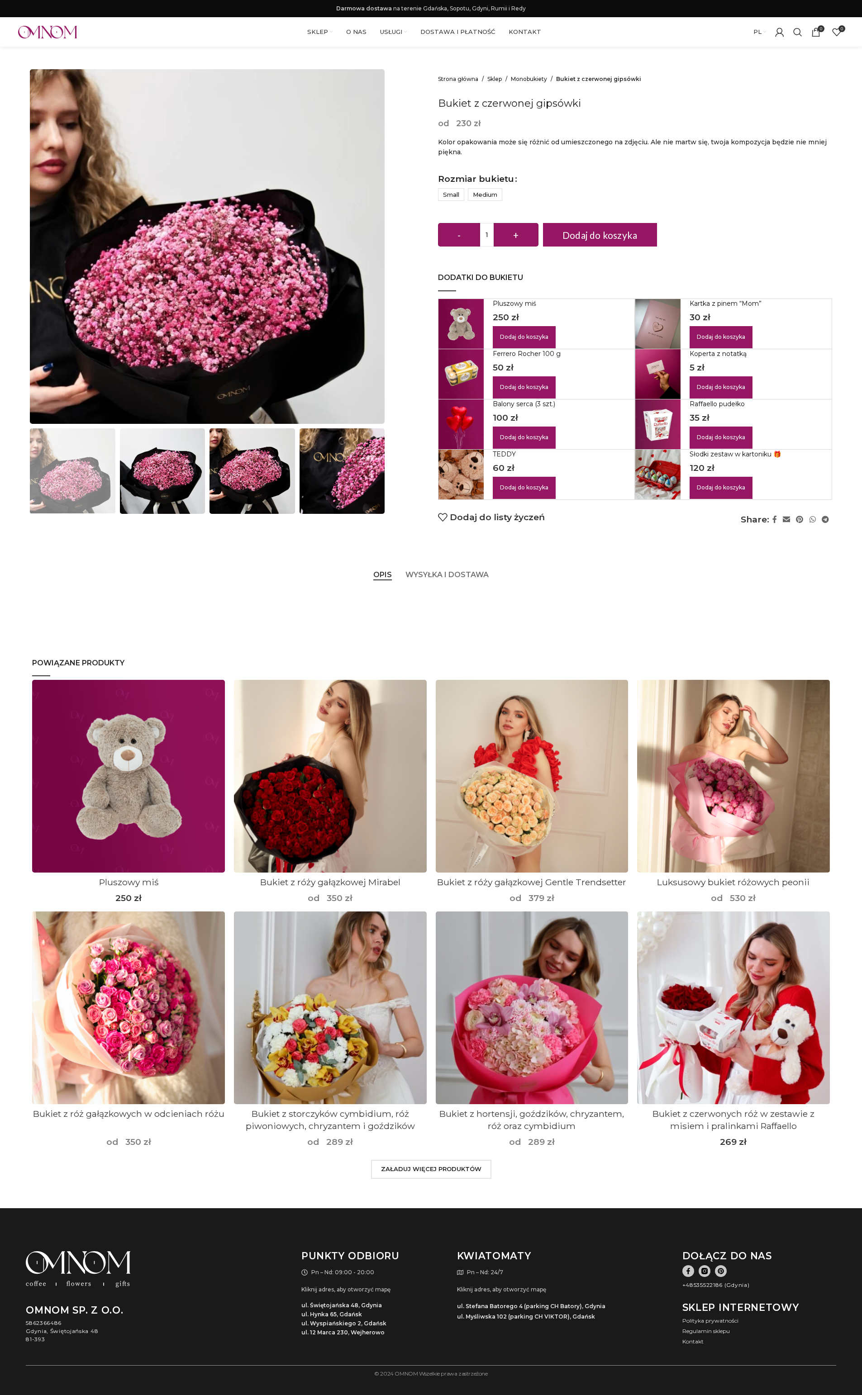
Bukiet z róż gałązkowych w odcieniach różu (128, 1113)
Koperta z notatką (718, 354)
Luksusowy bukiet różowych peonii (733, 882)
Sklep (494, 79)
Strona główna (458, 79)
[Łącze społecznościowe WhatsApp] (812, 519)
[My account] (780, 32)
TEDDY (504, 454)
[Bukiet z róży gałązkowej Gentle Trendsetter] (532, 776)
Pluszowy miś (514, 303)
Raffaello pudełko (717, 404)
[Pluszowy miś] (128, 776)
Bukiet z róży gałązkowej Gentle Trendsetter (531, 882)
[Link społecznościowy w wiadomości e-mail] (786, 519)
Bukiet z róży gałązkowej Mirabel (330, 882)
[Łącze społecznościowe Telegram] (825, 519)
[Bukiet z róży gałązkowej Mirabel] (330, 776)
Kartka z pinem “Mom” (726, 303)
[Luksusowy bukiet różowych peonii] (733, 776)
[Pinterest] (721, 1271)
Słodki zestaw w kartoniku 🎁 (735, 454)
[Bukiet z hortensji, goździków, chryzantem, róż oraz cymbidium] (532, 1007)
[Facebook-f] (688, 1271)
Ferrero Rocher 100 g (527, 354)
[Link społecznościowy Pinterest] (799, 519)
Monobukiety (529, 79)
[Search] (798, 32)
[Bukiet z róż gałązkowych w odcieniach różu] (128, 1007)
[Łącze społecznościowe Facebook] (774, 519)
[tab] (382, 574)
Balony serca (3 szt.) (524, 404)
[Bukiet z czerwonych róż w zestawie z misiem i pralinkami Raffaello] (733, 1007)
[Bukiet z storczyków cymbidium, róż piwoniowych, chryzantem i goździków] (330, 1007)
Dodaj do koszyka (599, 235)
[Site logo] (47, 31)
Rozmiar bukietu (476, 178)
